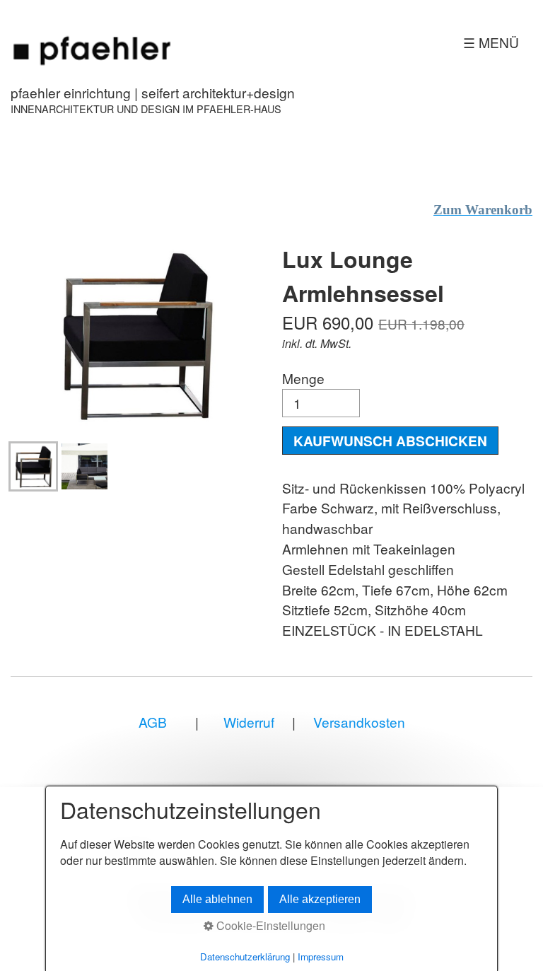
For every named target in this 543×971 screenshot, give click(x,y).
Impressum (321, 956)
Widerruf (247, 721)
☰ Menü (491, 42)
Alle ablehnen (217, 899)
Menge (303, 378)
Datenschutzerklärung (245, 956)
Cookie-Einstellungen (269, 926)
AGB (153, 721)
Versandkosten (359, 721)
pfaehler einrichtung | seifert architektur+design (153, 92)
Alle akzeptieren (320, 899)
